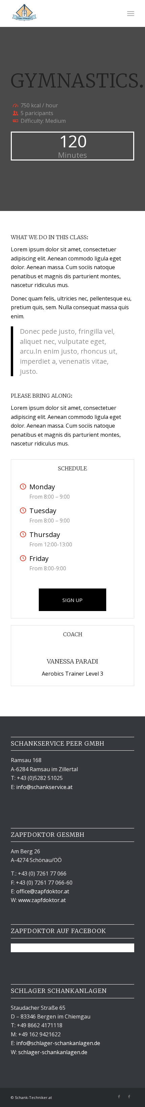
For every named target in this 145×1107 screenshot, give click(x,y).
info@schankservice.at (44, 787)
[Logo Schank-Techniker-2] (60, 13)
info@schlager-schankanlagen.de (58, 1043)
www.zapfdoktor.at (42, 900)
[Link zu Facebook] (119, 1097)
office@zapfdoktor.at (42, 891)
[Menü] (130, 13)
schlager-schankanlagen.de (52, 1052)
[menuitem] (130, 13)
